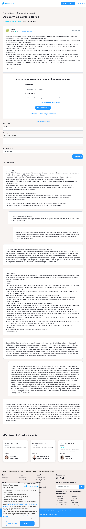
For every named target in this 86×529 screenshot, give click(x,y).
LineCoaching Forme (61, 502)
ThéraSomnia (59, 496)
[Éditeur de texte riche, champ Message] (43, 141)
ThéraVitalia (74, 498)
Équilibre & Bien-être (61, 505)
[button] (5, 136)
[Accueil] (8, 3)
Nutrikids (73, 500)
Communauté (13, 471)
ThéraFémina (74, 502)
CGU (48, 511)
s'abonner (33, 114)
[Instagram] (57, 478)
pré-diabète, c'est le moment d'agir (15, 448)
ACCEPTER (27, 523)
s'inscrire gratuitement (48, 114)
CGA (44, 511)
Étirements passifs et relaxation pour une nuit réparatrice (69, 450)
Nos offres (39, 475)
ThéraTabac (74, 496)
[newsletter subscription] (81, 487)
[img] (59, 98)
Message (5, 133)
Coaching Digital (40, 477)
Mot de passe (30, 93)
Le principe (5, 477)
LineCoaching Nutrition (62, 500)
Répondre (14, 69)
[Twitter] (63, 478)
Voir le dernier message (43, 121)
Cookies (40, 511)
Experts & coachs (6, 480)
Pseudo (5, 126)
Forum (21, 471)
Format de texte (8, 148)
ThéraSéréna (59, 498)
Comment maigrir (22, 477)
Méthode (5, 475)
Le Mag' (20, 475)
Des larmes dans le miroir (46, 471)
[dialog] (20, 505)
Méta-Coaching (75, 505)
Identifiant (29, 85)
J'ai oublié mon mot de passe (51, 102)
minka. (13, 29)
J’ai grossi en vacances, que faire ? (42, 448)
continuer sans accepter (31, 483)
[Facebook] (60, 478)
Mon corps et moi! (31, 471)
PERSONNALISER (12, 523)
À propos (76, 511)
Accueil (4, 471)
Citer (8, 69)
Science (4, 482)
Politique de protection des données (61, 511)
